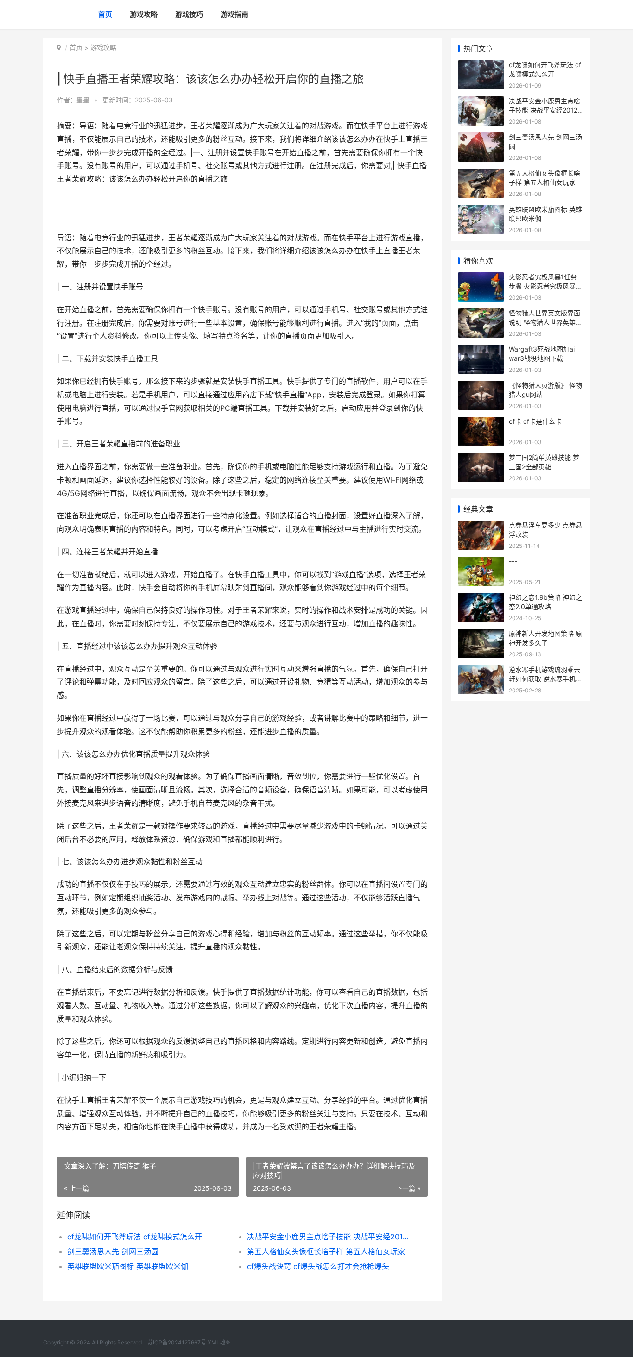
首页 (105, 14)
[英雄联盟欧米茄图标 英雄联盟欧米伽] (481, 210)
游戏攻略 (144, 14)
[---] (481, 562)
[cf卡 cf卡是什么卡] (481, 423)
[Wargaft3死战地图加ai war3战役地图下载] (481, 350)
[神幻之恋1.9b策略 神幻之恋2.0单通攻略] (481, 599)
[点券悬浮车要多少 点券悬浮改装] (481, 526)
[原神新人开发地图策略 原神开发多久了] (481, 635)
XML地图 (219, 1342)
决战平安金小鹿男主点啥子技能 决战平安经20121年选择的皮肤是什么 (328, 1236)
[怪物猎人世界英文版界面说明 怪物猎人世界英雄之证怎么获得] (481, 314)
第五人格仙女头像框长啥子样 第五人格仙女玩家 (326, 1251)
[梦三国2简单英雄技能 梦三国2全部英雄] (481, 459)
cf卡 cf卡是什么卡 (535, 421)
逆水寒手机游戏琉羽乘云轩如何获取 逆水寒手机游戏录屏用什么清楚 (545, 678)
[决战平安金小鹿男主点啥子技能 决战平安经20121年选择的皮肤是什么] (481, 102)
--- (513, 561)
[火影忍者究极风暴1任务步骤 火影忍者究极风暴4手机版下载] (481, 278)
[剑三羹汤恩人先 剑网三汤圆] (481, 138)
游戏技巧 (189, 14)
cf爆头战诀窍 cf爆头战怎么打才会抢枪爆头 (318, 1266)
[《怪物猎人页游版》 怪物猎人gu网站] (481, 386)
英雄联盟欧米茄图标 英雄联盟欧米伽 (127, 1266)
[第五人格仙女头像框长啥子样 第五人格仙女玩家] (481, 174)
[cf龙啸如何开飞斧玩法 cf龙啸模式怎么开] (481, 66)
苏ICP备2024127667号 (176, 1342)
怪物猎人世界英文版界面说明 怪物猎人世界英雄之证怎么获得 (545, 322)
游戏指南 (234, 14)
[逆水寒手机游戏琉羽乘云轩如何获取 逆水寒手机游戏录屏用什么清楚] (481, 671)
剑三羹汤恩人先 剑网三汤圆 (112, 1251)
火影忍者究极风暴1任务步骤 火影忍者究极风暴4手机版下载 (544, 286)
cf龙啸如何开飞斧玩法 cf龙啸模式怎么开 (134, 1236)
